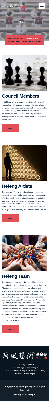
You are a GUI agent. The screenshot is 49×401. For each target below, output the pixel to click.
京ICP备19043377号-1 (24, 395)
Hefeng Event (14, 41)
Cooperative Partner (32, 41)
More (10, 128)
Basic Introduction (16, 38)
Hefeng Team (33, 38)
